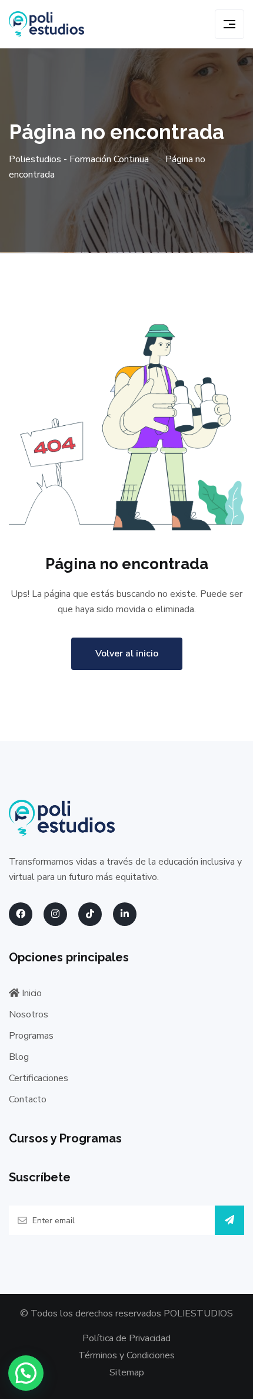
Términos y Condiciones (126, 1355)
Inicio (30, 993)
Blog (19, 1056)
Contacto (27, 1099)
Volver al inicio (126, 653)
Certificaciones (38, 1078)
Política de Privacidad (126, 1338)
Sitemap (126, 1372)
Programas (31, 1035)
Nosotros (28, 1014)
